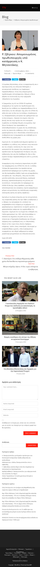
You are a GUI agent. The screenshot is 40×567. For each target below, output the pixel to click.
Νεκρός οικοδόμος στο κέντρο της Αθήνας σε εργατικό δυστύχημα (20, 338)
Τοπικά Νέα (17, 553)
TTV (4, 7)
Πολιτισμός (24, 557)
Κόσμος (32, 555)
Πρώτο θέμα (17, 73)
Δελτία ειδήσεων (23, 561)
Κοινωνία (14, 555)
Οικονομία (7, 555)
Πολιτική (7, 73)
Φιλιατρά (20, 549)
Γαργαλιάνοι (28, 549)
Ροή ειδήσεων (20, 552)
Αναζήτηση (5, 442)
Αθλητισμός (16, 557)
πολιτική (7, 248)
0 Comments (29, 73)
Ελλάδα (24, 553)
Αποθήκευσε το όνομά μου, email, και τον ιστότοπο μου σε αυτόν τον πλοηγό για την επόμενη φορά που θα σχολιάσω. (19, 425)
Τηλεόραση (15, 561)
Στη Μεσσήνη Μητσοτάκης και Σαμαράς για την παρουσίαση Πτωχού (20, 370)
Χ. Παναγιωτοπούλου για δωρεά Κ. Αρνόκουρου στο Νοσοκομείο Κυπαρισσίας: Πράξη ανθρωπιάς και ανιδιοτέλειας (17, 458)
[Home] (2, 20)
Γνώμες (26, 555)
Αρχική (8, 549)
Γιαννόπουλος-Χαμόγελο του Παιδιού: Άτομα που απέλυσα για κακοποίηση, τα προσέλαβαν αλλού (20, 305)
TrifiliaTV (7, 71)
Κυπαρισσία (13, 549)
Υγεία (20, 555)
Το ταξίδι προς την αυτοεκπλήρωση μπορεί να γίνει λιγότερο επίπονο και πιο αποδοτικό (19, 512)
